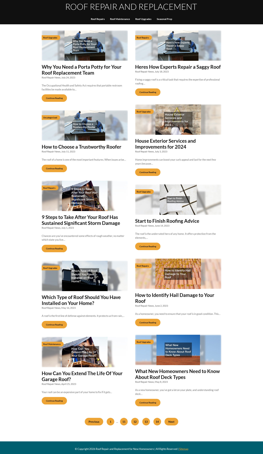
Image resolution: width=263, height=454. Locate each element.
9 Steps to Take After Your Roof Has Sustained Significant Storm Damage (81, 220)
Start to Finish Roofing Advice (167, 221)
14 (157, 421)
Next (171, 421)
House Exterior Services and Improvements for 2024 (165, 144)
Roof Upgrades (143, 18)
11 (123, 421)
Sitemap (183, 449)
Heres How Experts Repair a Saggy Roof (178, 67)
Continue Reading (54, 98)
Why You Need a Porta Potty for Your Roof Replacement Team (81, 70)
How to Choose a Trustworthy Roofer (81, 147)
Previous (94, 421)
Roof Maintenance (120, 18)
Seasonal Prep (164, 18)
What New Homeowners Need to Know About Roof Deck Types (177, 374)
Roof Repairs (98, 18)
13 (146, 421)
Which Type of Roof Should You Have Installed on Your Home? (81, 300)
